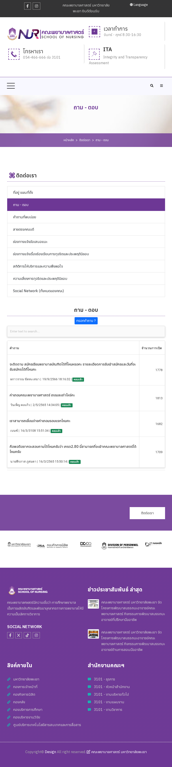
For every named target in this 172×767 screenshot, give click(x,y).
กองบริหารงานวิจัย (26, 717)
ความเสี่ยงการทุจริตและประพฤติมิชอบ (40, 278)
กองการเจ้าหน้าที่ (25, 686)
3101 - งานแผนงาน (109, 702)
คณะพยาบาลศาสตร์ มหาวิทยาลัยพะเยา (118, 752)
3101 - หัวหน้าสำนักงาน (112, 686)
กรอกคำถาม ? (86, 321)
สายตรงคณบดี (23, 229)
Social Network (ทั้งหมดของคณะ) (38, 291)
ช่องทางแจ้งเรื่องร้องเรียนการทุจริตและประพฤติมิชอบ (51, 254)
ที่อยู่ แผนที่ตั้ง (23, 192)
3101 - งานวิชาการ (108, 709)
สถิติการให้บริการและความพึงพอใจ (38, 266)
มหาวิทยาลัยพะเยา (26, 679)
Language (140, 5)
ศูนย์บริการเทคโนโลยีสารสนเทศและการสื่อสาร (47, 724)
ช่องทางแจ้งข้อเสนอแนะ (30, 241)
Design (50, 752)
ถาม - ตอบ (102, 140)
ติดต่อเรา (84, 140)
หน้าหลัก (69, 140)
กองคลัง (19, 702)
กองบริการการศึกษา (27, 709)
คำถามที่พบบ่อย (24, 217)
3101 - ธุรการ (104, 679)
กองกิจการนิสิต (24, 694)
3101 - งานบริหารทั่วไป (111, 694)
